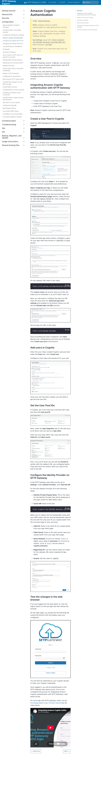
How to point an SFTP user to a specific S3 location (13, 56)
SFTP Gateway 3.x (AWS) (37, 2)
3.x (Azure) (52, 2)
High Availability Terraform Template (11, 26)
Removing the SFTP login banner (13, 79)
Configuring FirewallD (9, 105)
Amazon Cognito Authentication (13, 38)
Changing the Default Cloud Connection (12, 94)
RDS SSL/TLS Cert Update (11, 102)
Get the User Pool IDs (83, 23)
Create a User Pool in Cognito (85, 17)
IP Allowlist (6, 49)
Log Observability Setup (10, 111)
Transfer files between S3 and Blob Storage (12, 83)
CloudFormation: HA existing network (12, 31)
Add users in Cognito (82, 20)
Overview (79, 10)
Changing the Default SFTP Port (13, 40)
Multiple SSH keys (8, 65)
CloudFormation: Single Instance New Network (13, 98)
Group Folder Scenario (10, 87)
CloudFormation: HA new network (13, 90)
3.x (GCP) (61, 2)
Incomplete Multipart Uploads (12, 117)
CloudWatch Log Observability (12, 114)
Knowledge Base (36, 703)
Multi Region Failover (9, 108)
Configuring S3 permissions (11, 76)
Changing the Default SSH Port (13, 43)
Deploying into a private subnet (13, 63)
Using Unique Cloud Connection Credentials (13, 69)
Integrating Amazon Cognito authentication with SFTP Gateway (86, 14)
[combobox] (90, 2)
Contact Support (73, 2)
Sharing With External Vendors (12, 60)
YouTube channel (54, 703)
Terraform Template (9, 52)
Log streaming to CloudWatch (12, 46)
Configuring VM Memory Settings (13, 35)
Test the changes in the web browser (87, 29)
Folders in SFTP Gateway (11, 73)
